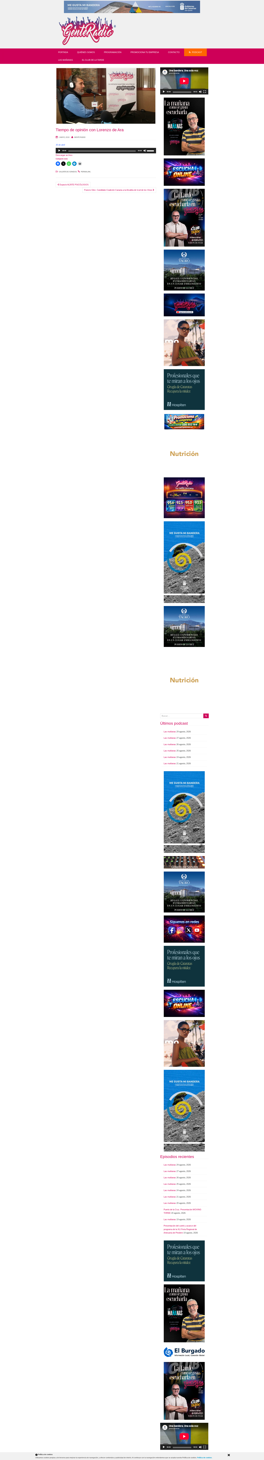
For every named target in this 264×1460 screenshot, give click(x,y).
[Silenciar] (144, 150)
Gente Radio (79, 137)
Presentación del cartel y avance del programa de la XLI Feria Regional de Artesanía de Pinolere (180, 1229)
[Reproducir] (59, 150)
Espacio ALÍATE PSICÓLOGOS (74, 184)
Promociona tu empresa (144, 52)
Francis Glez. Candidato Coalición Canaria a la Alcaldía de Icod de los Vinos (118, 190)
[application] (106, 150)
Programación (112, 52)
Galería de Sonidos (68, 172)
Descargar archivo (64, 155)
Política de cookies (204, 1458)
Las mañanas (170, 731)
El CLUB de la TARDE (93, 60)
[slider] (151, 150)
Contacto (174, 52)
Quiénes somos (86, 52)
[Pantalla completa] (204, 91)
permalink (85, 172)
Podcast (197, 52)
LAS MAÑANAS (65, 60)
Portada (63, 52)
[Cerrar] (229, 1455)
